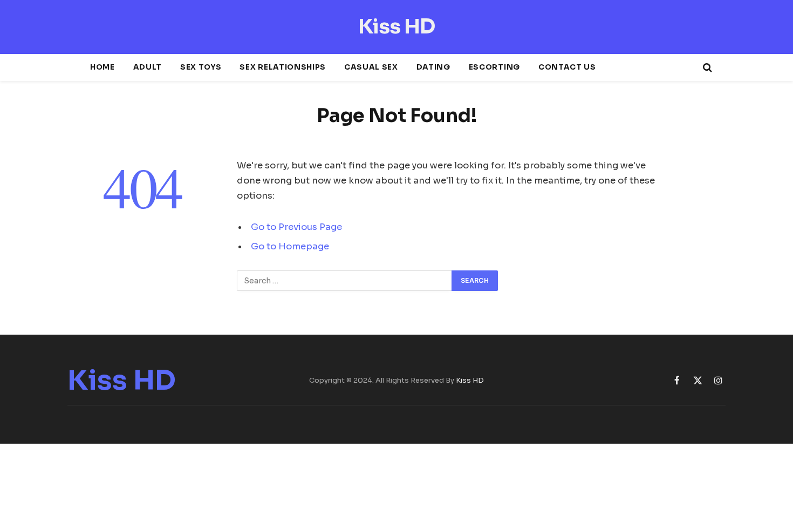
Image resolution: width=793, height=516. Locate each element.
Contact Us (567, 67)
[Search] (706, 68)
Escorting (494, 67)
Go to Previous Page (296, 227)
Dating (433, 67)
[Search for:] (345, 280)
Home (102, 67)
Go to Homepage (290, 246)
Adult (147, 67)
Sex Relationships (282, 67)
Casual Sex (371, 67)
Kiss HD (470, 380)
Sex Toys (200, 67)
